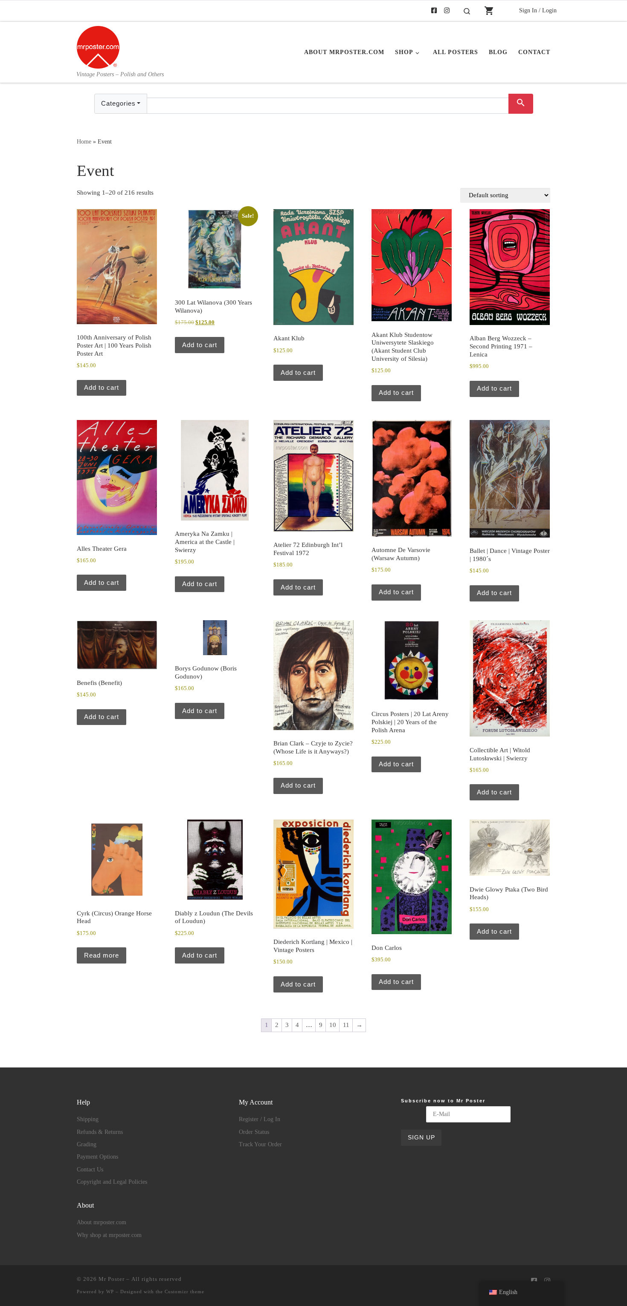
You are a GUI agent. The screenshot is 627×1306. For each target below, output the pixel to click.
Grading (86, 1144)
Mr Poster (112, 1279)
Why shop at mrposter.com (109, 1235)
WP (110, 1291)
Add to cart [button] (101, 387)
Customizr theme (184, 1291)
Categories (118, 103)
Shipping (88, 1119)
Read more (101, 955)
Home (84, 141)
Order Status (254, 1132)
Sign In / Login (538, 10)
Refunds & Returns (100, 1132)
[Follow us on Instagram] (447, 11)
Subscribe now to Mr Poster (443, 1100)
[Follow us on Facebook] (434, 11)
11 (346, 1024)
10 (332, 1024)
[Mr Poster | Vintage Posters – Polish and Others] (98, 46)
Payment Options (97, 1157)
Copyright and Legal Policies (112, 1182)
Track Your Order (260, 1144)
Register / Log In (259, 1119)
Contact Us (90, 1169)
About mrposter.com (101, 1222)
